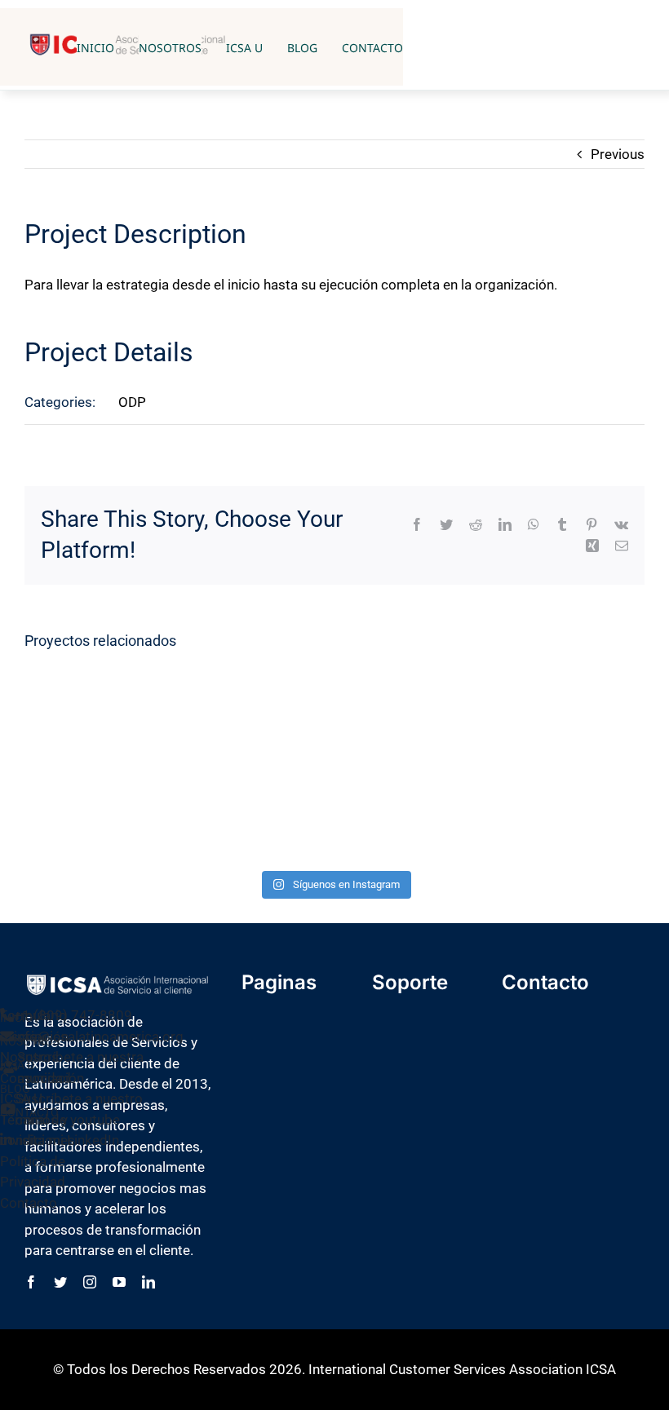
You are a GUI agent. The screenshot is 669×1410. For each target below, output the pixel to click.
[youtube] (119, 1281)
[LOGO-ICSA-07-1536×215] (117, 978)
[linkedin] (148, 1281)
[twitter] (60, 1281)
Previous (618, 154)
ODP (132, 402)
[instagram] (89, 1281)
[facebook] (31, 1281)
